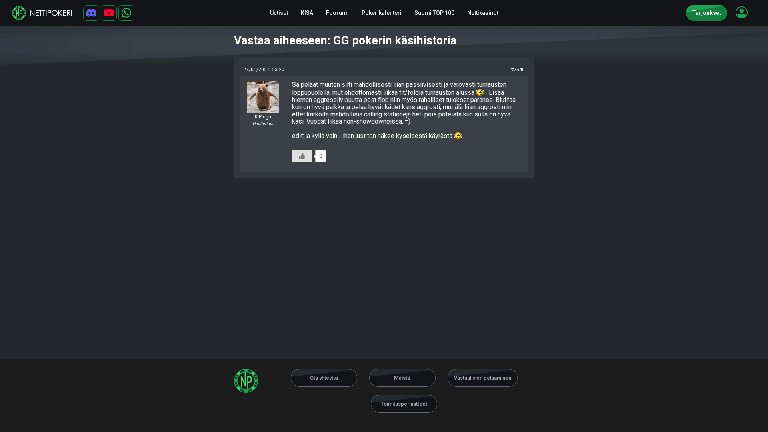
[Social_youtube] (109, 13)
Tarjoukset (706, 13)
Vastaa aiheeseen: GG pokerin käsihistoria (345, 40)
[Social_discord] (91, 13)
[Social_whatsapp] (126, 13)
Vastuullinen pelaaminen (482, 378)
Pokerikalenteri (382, 13)
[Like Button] (302, 156)
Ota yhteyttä (324, 378)
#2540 (518, 69)
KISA (307, 13)
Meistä (402, 378)
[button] (741, 12)
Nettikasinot (482, 13)
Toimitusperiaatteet (404, 404)
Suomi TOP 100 (434, 13)
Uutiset (279, 13)
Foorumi (337, 13)
